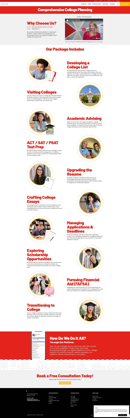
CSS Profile (73, 402)
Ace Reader (73, 397)
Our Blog (94, 399)
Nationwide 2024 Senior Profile (54, 401)
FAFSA (72, 406)
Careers (50, 403)
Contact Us (94, 400)
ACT (71, 403)
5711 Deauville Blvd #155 (32, 393)
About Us (51, 396)
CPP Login (73, 396)
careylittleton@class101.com (32, 400)
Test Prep (51, 399)
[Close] (127, 406)
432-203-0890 (30, 398)
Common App (74, 404)
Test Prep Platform (75, 399)
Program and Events (96, 397)
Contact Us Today (65, 382)
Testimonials (95, 396)
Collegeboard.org (74, 400)
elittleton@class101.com (32, 399)
